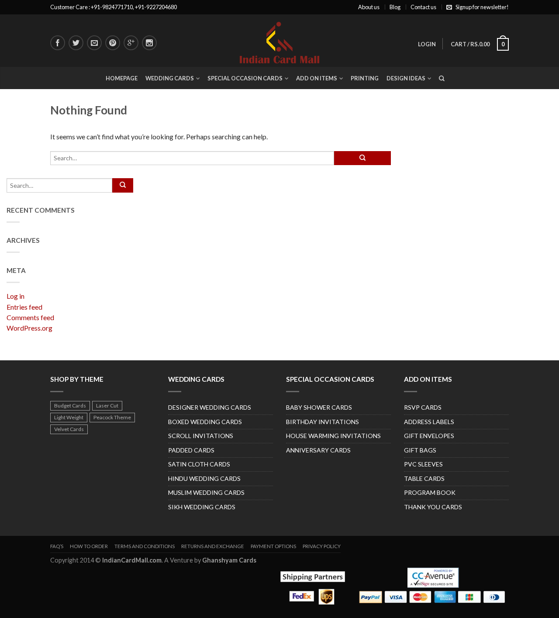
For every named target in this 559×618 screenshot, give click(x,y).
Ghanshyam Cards (229, 560)
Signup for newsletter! (482, 6)
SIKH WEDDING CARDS (201, 507)
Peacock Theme (112, 417)
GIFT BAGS (420, 450)
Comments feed (30, 317)
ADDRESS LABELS (429, 421)
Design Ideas (405, 78)
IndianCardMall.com (132, 560)
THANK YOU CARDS (433, 507)
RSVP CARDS (423, 407)
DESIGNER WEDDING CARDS (209, 407)
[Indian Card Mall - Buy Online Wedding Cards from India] (279, 40)
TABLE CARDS (424, 478)
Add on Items (316, 78)
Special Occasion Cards (245, 78)
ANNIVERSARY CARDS (318, 450)
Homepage (122, 78)
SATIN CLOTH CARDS (199, 464)
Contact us (423, 6)
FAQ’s (56, 546)
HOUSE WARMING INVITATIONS (333, 435)
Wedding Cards (169, 78)
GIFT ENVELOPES (429, 435)
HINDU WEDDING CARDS (204, 478)
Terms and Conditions (144, 546)
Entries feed (24, 307)
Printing (365, 78)
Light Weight (68, 417)
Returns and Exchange (212, 546)
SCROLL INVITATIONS (200, 435)
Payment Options (273, 546)
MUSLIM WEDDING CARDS (206, 492)
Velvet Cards (69, 429)
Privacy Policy (322, 546)
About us (369, 6)
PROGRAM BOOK (429, 492)
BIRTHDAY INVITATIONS (322, 421)
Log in (15, 296)
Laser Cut (107, 405)
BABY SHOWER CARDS (319, 407)
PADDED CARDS (191, 450)
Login (427, 44)
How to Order (89, 546)
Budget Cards (70, 405)
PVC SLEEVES (423, 464)
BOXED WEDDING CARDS (205, 421)
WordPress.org (29, 328)
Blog (395, 6)
